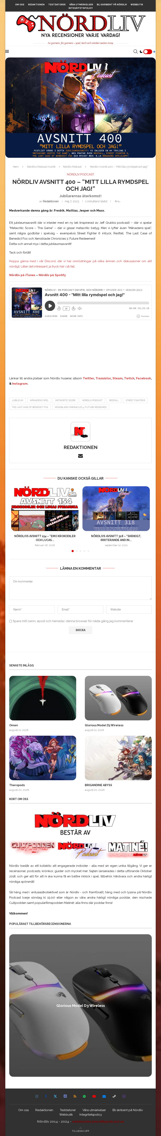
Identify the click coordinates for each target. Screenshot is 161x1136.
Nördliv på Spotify (52, 275)
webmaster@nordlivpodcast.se (98, 1121)
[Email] (104, 1096)
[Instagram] (36, 1096)
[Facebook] (46, 1096)
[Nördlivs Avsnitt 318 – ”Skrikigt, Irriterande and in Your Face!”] (116, 508)
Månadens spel (39, 400)
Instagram (19, 383)
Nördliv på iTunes (22, 275)
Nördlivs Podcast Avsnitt (41, 166)
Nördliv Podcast (72, 166)
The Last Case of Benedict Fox (30, 407)
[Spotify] (84, 1096)
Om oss (19, 4)
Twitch (129, 378)
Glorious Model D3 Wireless (104, 725)
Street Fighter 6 (135, 400)
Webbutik (137, 4)
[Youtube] (94, 1096)
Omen (13, 725)
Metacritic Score (65, 400)
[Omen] (42, 698)
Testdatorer (57, 4)
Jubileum (17, 400)
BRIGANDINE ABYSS (98, 785)
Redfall (114, 400)
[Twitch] (124, 1096)
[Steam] (114, 1096)
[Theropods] (42, 758)
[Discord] (65, 1096)
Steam (118, 378)
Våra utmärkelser (81, 4)
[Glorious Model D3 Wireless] (118, 698)
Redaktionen (36, 4)
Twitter (88, 378)
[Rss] (75, 1096)
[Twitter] (55, 1096)
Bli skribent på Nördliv (112, 4)
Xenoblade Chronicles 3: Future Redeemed (81, 407)
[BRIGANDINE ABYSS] (118, 758)
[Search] (135, 51)
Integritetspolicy (81, 8)
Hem (16, 166)
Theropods (17, 785)
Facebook (143, 378)
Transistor (103, 378)
